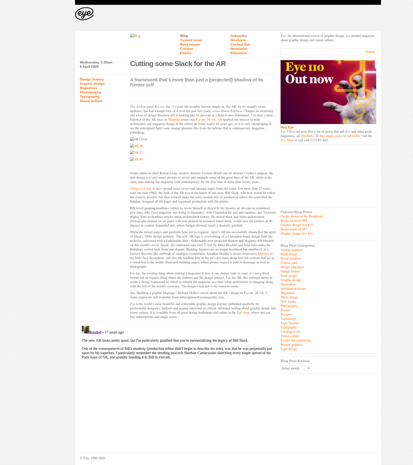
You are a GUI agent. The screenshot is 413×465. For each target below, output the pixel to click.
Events (185, 53)
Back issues (190, 44)
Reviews (286, 314)
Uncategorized (290, 331)
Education (238, 53)
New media (288, 301)
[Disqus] (178, 384)
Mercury (263, 253)
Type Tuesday (290, 323)
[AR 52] (203, 152)
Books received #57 (294, 229)
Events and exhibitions (296, 340)
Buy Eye (287, 127)
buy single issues (331, 135)
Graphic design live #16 (297, 233)
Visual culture (91, 101)
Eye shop (243, 312)
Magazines (88, 88)
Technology (288, 318)
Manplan (174, 119)
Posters (285, 310)
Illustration (288, 284)
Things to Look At (142, 188)
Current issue (191, 40)
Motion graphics (292, 344)
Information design (293, 288)
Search (370, 51)
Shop (287, 140)
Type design (289, 348)
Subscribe (238, 36)
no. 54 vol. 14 (208, 119)
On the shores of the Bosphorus (302, 216)
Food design (289, 275)
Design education (292, 267)
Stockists (238, 40)
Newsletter (239, 49)
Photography (90, 92)
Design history (92, 79)
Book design (289, 254)
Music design (289, 297)
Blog (184, 36)
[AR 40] (203, 159)
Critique (186, 49)
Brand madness (291, 258)
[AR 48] (203, 146)
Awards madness (292, 249)
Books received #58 (294, 220)
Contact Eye (240, 44)
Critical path (289, 262)
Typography (89, 96)
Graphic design (92, 83)
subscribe (353, 135)
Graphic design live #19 (297, 224)
